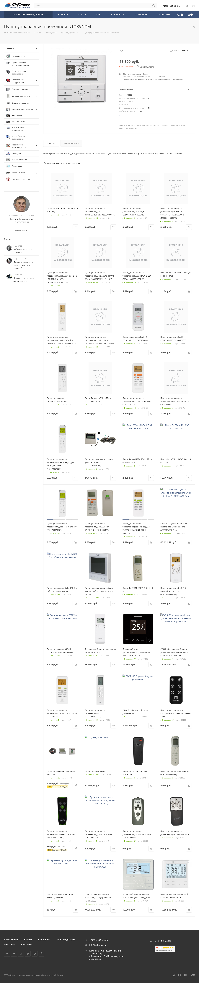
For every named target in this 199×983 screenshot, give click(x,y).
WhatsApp (28, 954)
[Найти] (153, 5)
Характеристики (71, 143)
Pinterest (41, 954)
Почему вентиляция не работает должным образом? (23, 265)
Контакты (9, 944)
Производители (66, 940)
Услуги (28, 940)
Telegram (14, 954)
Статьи (7, 239)
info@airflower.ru (97, 945)
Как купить (44, 940)
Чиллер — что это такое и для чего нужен (24, 279)
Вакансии (26, 944)
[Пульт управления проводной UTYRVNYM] (81, 78)
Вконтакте (7, 954)
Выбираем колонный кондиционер (23, 250)
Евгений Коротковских (21, 218)
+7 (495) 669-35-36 (170, 5)
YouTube (21, 954)
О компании (11, 940)
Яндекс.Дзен (34, 954)
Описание (51, 143)
